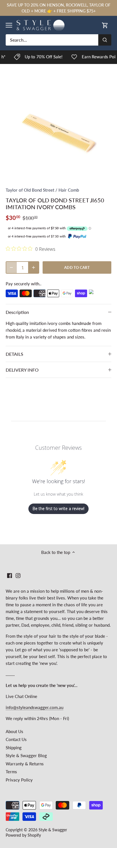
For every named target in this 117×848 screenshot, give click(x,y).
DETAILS (14, 354)
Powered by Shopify (23, 835)
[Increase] (33, 267)
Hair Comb (68, 189)
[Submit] (104, 40)
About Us (14, 731)
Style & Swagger (53, 830)
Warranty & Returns (25, 763)
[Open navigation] (9, 25)
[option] (58, 127)
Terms (11, 771)
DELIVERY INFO (22, 369)
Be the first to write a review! (58, 508)
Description (17, 312)
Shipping (14, 747)
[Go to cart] (105, 25)
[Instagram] (18, 575)
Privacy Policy (19, 779)
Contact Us (16, 739)
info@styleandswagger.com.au (34, 707)
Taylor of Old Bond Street (30, 189)
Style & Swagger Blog (26, 755)
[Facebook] (9, 575)
